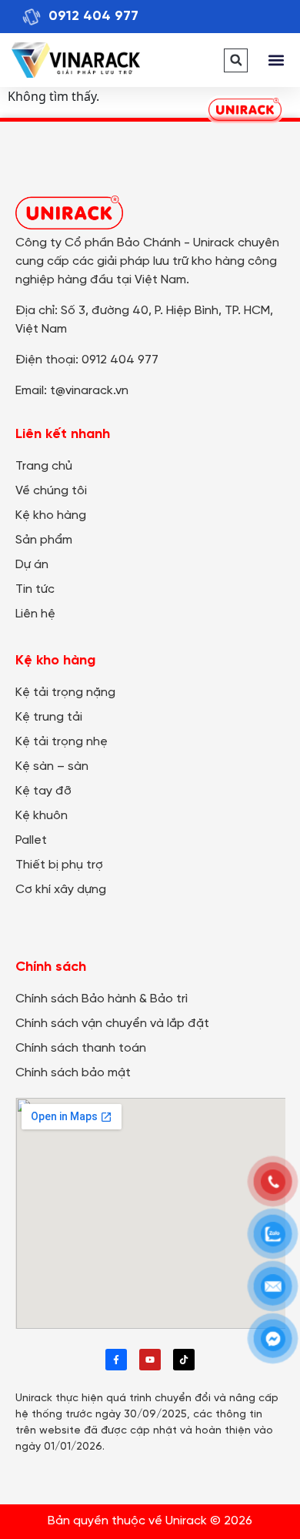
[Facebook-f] (116, 1359)
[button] (236, 60)
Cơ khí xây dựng (60, 889)
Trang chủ (43, 466)
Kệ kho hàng (50, 515)
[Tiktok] (184, 1359)
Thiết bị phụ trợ (59, 865)
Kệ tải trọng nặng (65, 692)
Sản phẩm (43, 540)
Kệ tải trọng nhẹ (61, 741)
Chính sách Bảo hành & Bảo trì (101, 998)
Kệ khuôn (41, 815)
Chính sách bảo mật (73, 1072)
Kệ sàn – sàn (51, 766)
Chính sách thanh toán (80, 1048)
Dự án (31, 564)
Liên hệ (35, 614)
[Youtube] (150, 1359)
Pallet (31, 840)
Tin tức (35, 589)
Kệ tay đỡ (43, 791)
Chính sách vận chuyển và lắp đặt (112, 1023)
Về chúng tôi (51, 490)
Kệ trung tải (48, 717)
